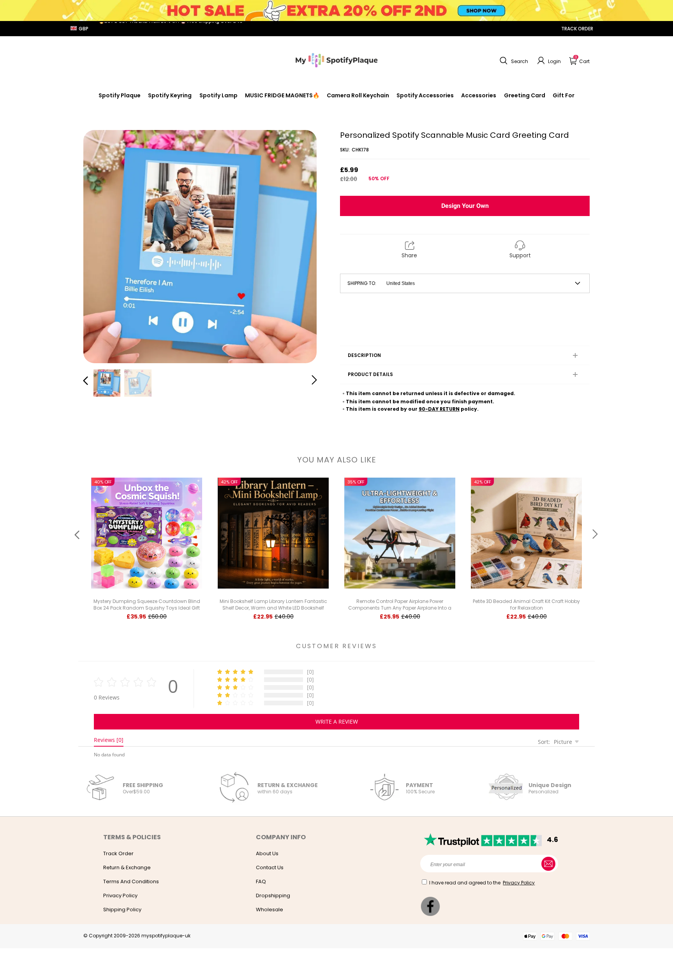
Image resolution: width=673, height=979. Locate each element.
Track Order (118, 853)
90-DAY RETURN (439, 409)
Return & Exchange (127, 867)
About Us (267, 853)
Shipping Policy (122, 909)
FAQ (261, 881)
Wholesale (269, 909)
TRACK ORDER (577, 28)
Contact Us (270, 867)
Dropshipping (273, 895)
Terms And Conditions (131, 881)
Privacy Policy (120, 895)
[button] (513, 61)
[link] (425, 95)
